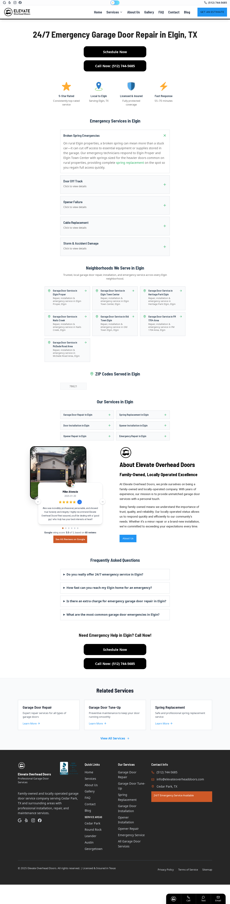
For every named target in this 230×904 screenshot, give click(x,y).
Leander (90, 836)
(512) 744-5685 (167, 772)
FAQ (161, 12)
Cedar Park (92, 823)
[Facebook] (20, 2)
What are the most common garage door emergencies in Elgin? (112, 615)
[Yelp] (9, 2)
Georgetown (93, 849)
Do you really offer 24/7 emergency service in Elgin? (104, 574)
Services (112, 12)
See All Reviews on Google (70, 539)
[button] (63, 528)
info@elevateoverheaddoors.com (180, 779)
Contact (173, 12)
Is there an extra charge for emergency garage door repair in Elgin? (116, 601)
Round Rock (93, 830)
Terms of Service (188, 869)
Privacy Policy (166, 869)
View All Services (112, 738)
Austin (89, 842)
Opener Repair (128, 829)
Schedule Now (115, 52)
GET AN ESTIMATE (212, 12)
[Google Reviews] (20, 820)
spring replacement (130, 163)
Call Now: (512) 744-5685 (115, 66)
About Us (133, 12)
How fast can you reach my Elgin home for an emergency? (109, 588)
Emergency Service (131, 835)
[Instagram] (14, 2)
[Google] (4, 2)
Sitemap (207, 869)
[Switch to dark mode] (115, 2)
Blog (187, 12)
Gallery (149, 12)
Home (98, 12)
